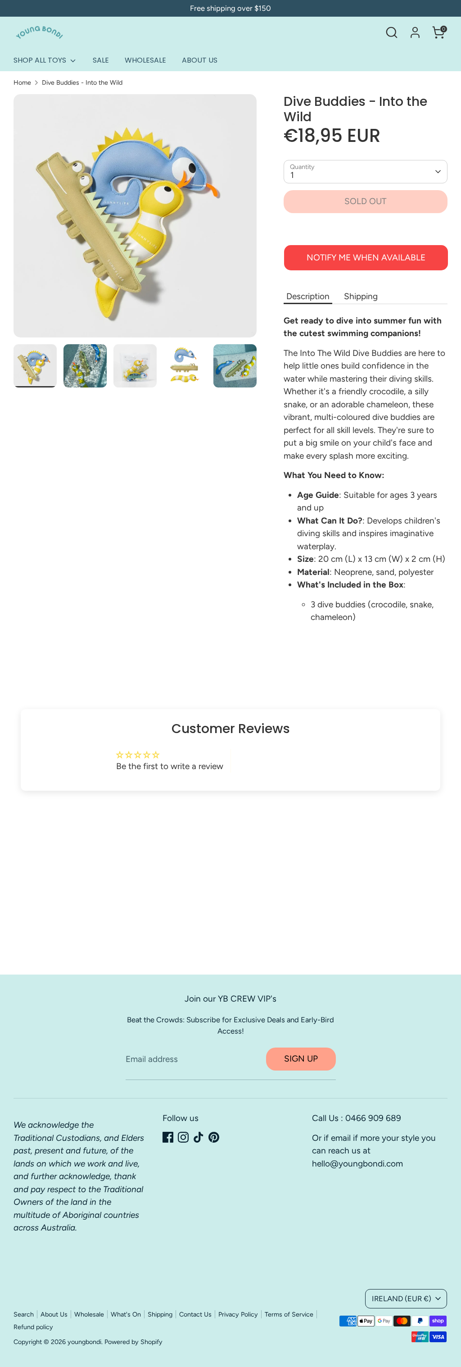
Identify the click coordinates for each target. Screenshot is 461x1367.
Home (22, 82)
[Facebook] (168, 1137)
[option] (135, 219)
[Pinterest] (213, 1137)
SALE (101, 60)
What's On (126, 1314)
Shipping (361, 296)
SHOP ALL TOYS (41, 60)
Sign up (301, 1058)
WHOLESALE (145, 60)
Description (308, 296)
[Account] (415, 32)
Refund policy (33, 1327)
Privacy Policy (238, 1314)
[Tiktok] (198, 1137)
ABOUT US (199, 60)
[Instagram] (183, 1137)
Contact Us (195, 1314)
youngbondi (84, 1342)
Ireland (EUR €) (401, 1298)
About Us (54, 1314)
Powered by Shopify (133, 1342)
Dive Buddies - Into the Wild (82, 82)
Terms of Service (289, 1314)
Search (24, 1314)
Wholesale (89, 1314)
